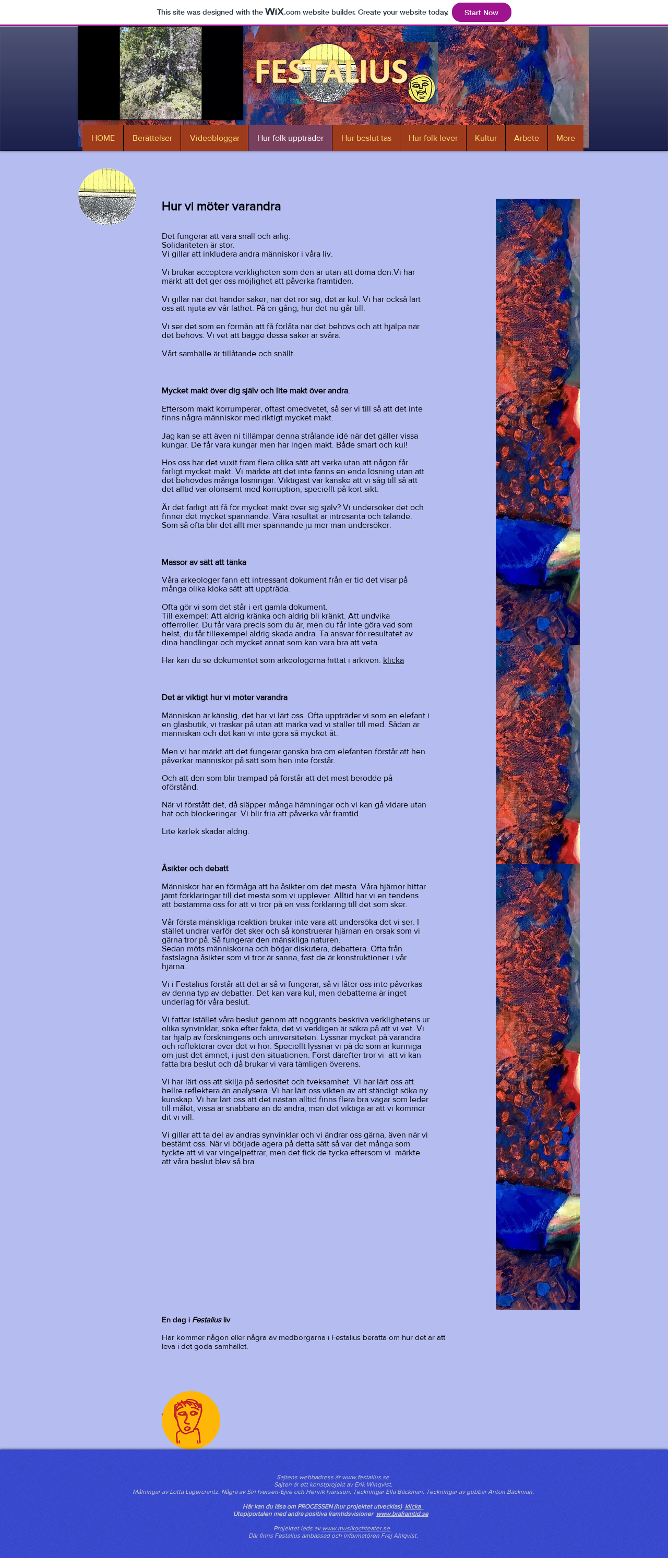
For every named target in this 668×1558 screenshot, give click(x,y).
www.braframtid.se (402, 1513)
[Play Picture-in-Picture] (211, 106)
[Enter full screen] (229, 106)
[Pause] (92, 106)
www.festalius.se (365, 1477)
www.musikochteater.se (356, 1528)
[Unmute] (109, 106)
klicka (393, 660)
